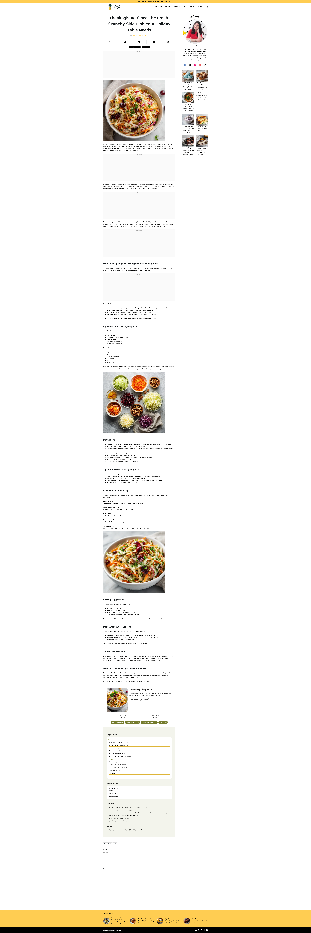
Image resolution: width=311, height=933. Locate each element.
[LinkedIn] (154, 42)
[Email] (168, 42)
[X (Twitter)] (125, 42)
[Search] (207, 7)
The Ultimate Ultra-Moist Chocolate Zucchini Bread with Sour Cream (200, 921)
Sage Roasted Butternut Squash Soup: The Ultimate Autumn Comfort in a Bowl (172, 921)
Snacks (200, 6)
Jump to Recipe (135, 47)
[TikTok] (170, 1)
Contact (176, 930)
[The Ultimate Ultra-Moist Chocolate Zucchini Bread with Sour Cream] (186, 921)
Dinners (168, 6)
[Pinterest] (166, 1)
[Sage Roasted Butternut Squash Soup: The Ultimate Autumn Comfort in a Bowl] (160, 921)
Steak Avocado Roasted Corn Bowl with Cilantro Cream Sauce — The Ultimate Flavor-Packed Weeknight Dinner (119, 921)
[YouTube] (173, 1)
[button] (169, 740)
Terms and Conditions (150, 930)
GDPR (161, 930)
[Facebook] (158, 1)
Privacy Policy (136, 930)
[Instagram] (162, 1)
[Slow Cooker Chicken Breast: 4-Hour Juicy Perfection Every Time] (133, 921)
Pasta (185, 6)
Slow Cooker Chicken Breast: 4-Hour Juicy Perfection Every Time (146, 921)
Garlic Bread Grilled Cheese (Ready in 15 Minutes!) (201, 129)
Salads (192, 6)
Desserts (177, 6)
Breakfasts (158, 6)
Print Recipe (146, 47)
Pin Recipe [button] (144, 699)
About (168, 930)
